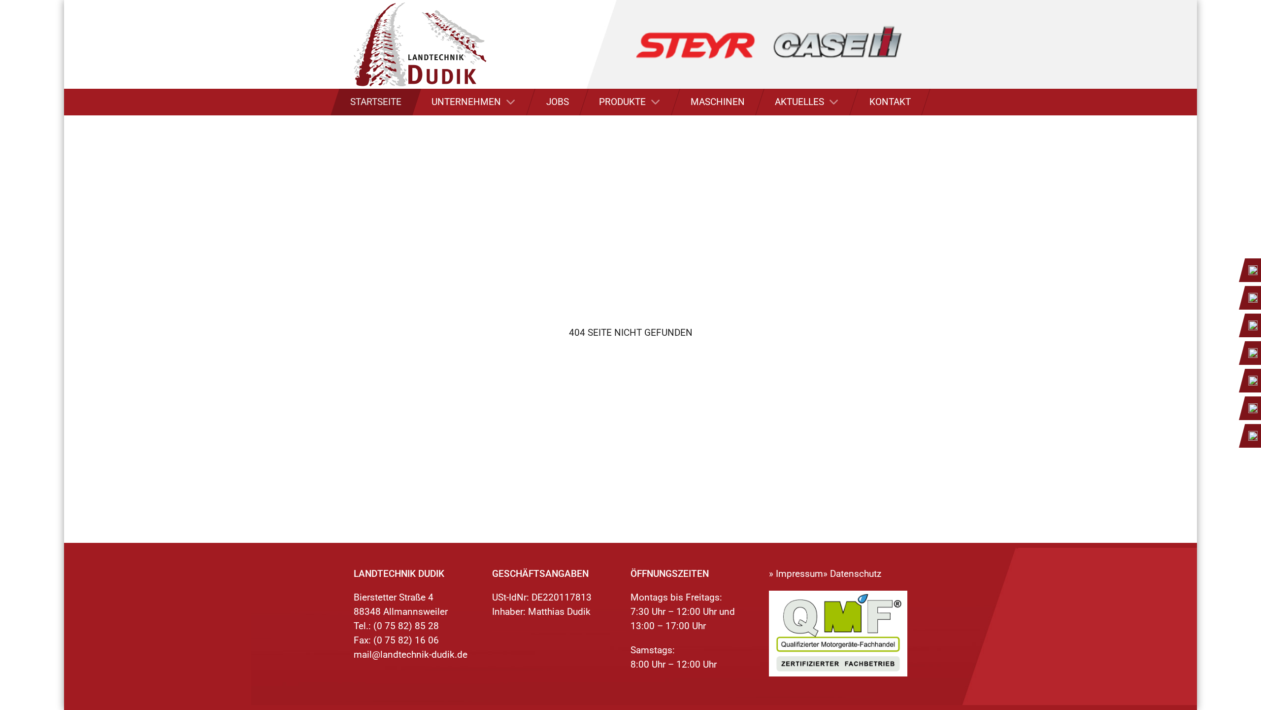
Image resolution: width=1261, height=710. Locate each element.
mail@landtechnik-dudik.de (410, 654)
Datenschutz (855, 573)
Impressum (799, 573)
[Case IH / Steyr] (768, 43)
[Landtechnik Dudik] (420, 44)
